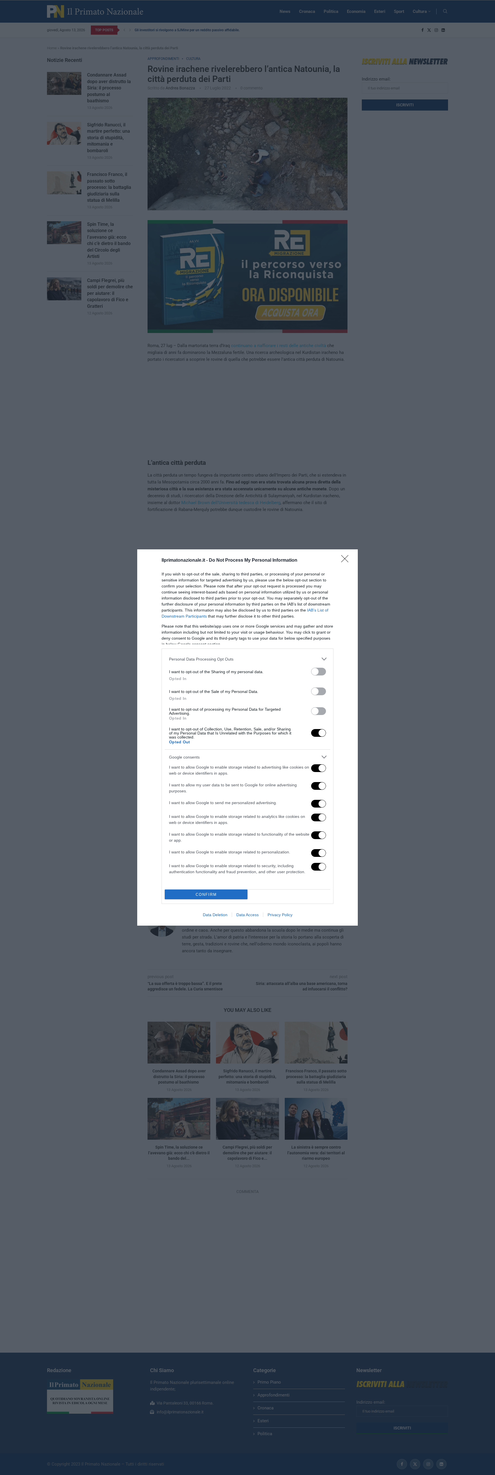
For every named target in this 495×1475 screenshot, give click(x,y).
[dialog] (247, 737)
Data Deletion (215, 914)
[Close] (346, 560)
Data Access (247, 914)
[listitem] (247, 659)
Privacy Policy (280, 914)
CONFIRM (206, 894)
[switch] (318, 671)
